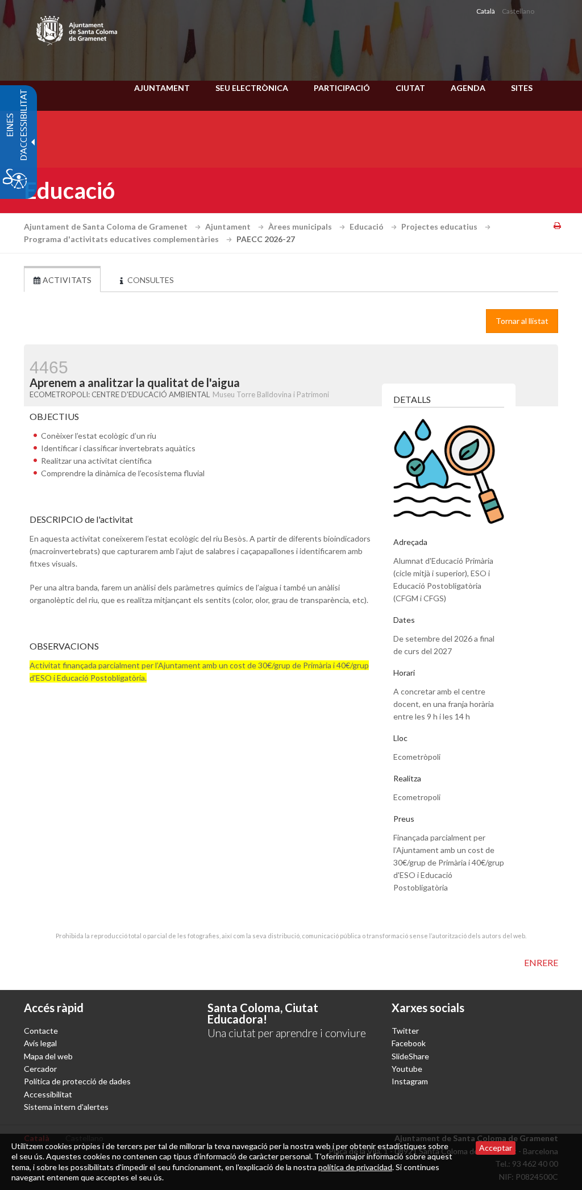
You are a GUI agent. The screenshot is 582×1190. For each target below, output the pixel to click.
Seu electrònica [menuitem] (251, 88)
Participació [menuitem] (342, 88)
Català (485, 11)
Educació (367, 226)
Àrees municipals (301, 226)
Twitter (405, 1030)
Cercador (40, 1069)
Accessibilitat (48, 1094)
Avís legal (40, 1043)
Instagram (410, 1081)
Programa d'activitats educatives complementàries (122, 239)
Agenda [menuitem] (468, 88)
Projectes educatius (440, 226)
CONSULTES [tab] (150, 280)
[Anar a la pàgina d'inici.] (77, 28)
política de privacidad (355, 1167)
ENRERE (541, 962)
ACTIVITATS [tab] (66, 280)
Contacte (41, 1030)
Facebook (409, 1043)
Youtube (407, 1069)
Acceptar (495, 1147)
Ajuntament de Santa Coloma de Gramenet (106, 226)
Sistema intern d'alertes (66, 1107)
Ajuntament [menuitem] (162, 88)
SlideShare (410, 1056)
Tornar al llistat (522, 321)
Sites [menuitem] (522, 88)
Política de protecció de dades (77, 1081)
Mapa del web (48, 1056)
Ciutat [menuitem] (410, 88)
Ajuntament (228, 226)
